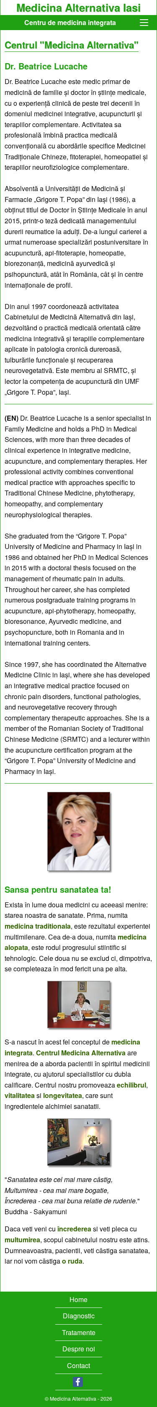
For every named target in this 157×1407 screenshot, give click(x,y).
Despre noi (78, 1348)
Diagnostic (79, 1315)
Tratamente (78, 1332)
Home (78, 1299)
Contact (78, 1365)
